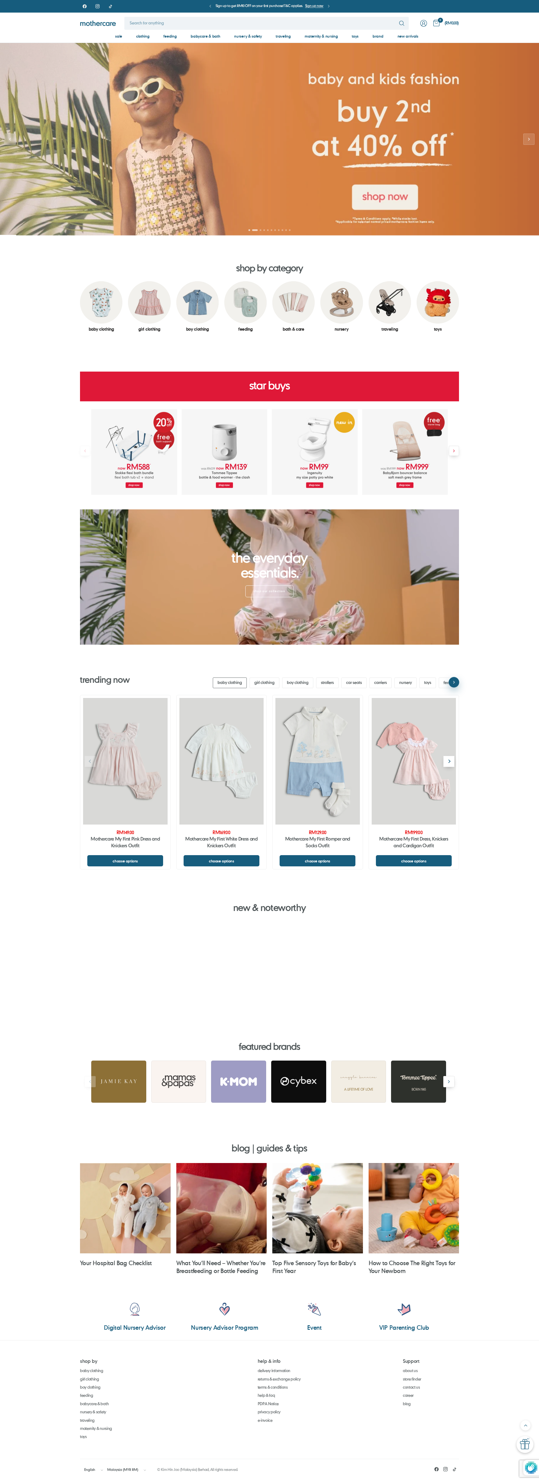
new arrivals (408, 36)
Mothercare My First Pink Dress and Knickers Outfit (125, 842)
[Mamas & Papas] (178, 1082)
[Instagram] (97, 6)
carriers (380, 683)
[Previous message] (210, 6)
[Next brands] (449, 1081)
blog (407, 1404)
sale (118, 36)
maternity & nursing (321, 36)
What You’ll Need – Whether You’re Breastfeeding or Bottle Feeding (221, 1266)
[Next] (459, 306)
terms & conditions (273, 1388)
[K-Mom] (238, 1082)
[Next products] (454, 451)
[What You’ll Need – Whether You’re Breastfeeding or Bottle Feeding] (221, 1208)
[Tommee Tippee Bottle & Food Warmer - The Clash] (225, 452)
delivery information (274, 1371)
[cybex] (298, 1082)
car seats (354, 683)
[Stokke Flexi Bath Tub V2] (134, 452)
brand (378, 36)
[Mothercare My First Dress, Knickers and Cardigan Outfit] (414, 761)
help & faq (266, 1396)
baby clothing (230, 683)
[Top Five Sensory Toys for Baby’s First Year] (317, 1208)
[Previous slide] (10, 139)
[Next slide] (529, 139)
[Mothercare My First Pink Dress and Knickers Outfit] (125, 761)
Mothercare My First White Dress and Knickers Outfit (221, 842)
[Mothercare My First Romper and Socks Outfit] (317, 761)
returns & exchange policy (279, 1379)
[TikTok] (110, 6)
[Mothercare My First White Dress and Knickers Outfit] (221, 761)
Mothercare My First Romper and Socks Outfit (317, 842)
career (408, 1396)
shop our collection (269, 591)
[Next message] (328, 6)
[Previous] (80, 306)
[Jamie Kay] (118, 1082)
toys (355, 36)
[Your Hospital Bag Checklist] (125, 1208)
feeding (170, 36)
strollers (327, 683)
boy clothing (298, 683)
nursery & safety (248, 36)
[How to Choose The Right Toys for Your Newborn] (414, 1208)
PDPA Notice (268, 1404)
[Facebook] (84, 6)
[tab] (249, 230)
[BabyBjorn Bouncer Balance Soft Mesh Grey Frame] (405, 452)
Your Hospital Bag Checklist (116, 1263)
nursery (405, 683)
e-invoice (265, 1421)
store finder (412, 1379)
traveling (283, 36)
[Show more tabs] (454, 682)
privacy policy (269, 1412)
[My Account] (423, 23)
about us (410, 1371)
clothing (142, 36)
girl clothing (264, 683)
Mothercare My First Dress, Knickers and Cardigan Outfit (413, 842)
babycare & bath (205, 36)
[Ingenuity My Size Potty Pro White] (315, 452)
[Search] (402, 23)
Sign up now (314, 6)
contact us (411, 1388)
